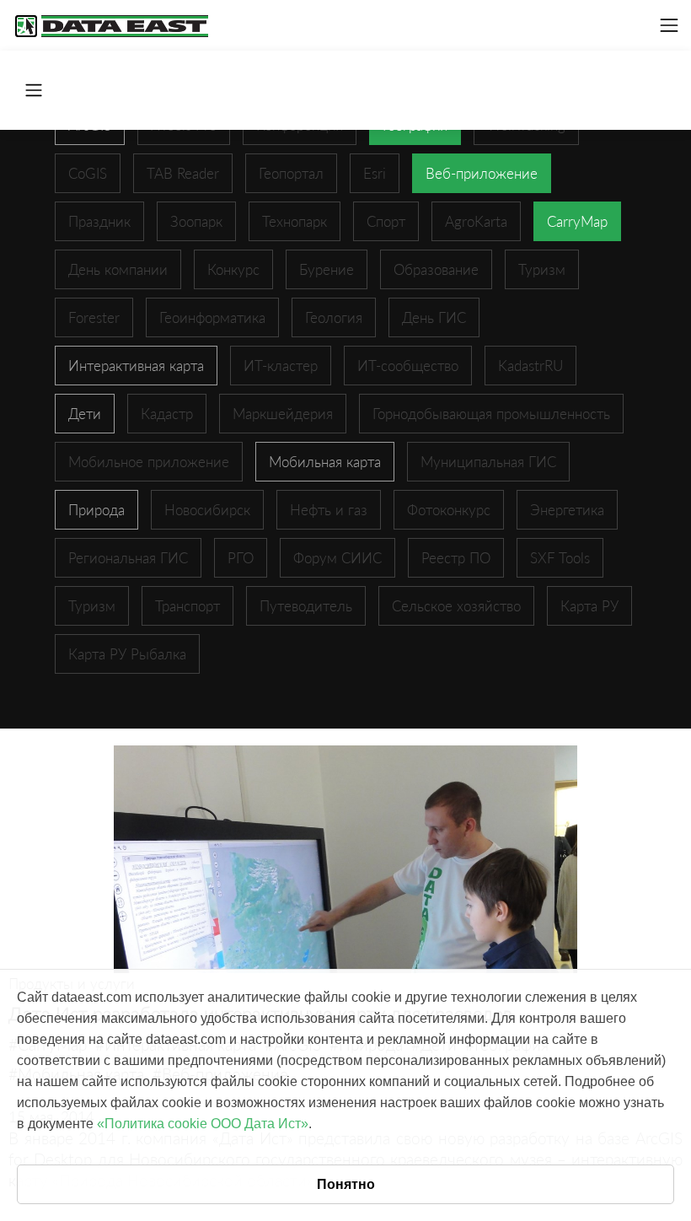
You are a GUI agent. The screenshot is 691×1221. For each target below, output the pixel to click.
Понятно (346, 1184)
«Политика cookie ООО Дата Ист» (202, 1123)
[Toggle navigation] (669, 25)
